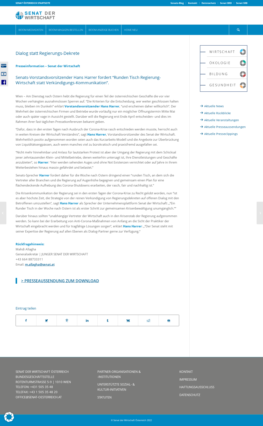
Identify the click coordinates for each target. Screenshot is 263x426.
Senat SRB (241, 3)
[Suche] (238, 30)
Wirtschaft (222, 52)
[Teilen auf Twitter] (46, 320)
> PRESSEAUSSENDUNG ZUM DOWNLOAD (60, 280)
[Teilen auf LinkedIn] (87, 320)
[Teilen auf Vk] (128, 320)
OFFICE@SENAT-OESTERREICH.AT (39, 397)
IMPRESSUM (188, 379)
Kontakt (192, 3)
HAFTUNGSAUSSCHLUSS (196, 387)
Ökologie (220, 63)
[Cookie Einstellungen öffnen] (9, 421)
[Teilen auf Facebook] (26, 320)
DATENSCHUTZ (189, 395)
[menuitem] (177, 3)
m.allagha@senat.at (40, 264)
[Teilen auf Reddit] (148, 320)
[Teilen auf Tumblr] (108, 320)
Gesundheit (222, 85)
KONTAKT (186, 372)
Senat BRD (226, 3)
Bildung (218, 74)
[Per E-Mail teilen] (169, 320)
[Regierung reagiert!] (260, 213)
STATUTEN (104, 397)
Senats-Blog (177, 3)
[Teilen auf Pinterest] (67, 320)
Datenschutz (209, 3)
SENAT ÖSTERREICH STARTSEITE (33, 3)
